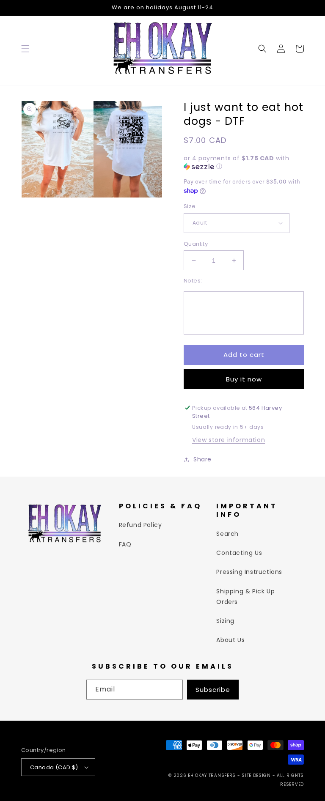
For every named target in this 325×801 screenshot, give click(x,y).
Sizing (225, 621)
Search (227, 533)
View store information (228, 440)
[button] (25, 48)
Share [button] (202, 459)
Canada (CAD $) (54, 767)
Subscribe (213, 689)
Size (190, 206)
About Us (230, 640)
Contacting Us (239, 553)
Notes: (193, 281)
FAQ (125, 544)
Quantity (196, 244)
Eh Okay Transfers (212, 775)
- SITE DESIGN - (257, 775)
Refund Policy (140, 525)
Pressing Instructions (249, 572)
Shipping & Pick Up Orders (245, 596)
